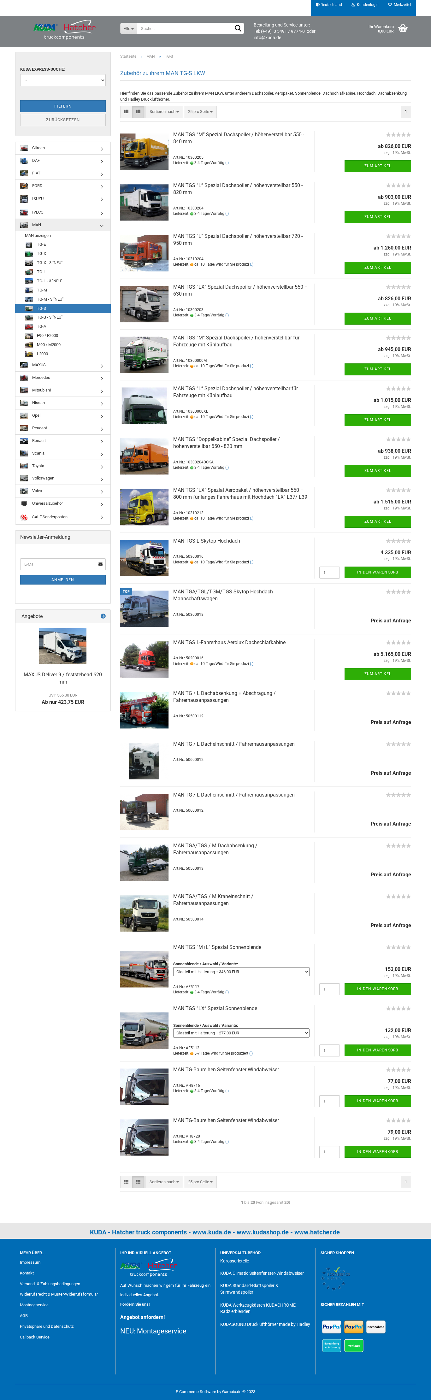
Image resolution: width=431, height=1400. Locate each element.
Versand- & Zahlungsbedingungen (50, 1283)
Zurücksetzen (63, 119)
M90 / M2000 (48, 344)
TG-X (41, 253)
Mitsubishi (41, 390)
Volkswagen (42, 478)
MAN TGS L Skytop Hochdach (206, 541)
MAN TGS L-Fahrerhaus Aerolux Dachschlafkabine (229, 642)
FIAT (35, 173)
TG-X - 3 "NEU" (49, 262)
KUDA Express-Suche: (42, 69)
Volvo (36, 490)
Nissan (38, 402)
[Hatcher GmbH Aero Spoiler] (65, 30)
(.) (227, 163)
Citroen (38, 147)
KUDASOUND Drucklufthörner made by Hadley (265, 1324)
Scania (37, 453)
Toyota (37, 465)
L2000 (42, 353)
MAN (36, 224)
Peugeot (39, 428)
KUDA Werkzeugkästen (242, 1305)
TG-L (41, 271)
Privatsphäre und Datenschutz (47, 1326)
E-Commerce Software (196, 1391)
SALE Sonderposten (49, 517)
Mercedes (40, 377)
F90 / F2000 (47, 335)
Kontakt (27, 1273)
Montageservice (34, 1305)
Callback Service (35, 1337)
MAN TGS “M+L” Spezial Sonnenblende (217, 947)
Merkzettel (401, 5)
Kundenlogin (367, 5)
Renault (38, 440)
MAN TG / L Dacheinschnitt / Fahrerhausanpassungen (234, 744)
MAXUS (38, 364)
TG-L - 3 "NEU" (49, 281)
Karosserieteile (234, 1260)
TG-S (41, 308)
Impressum (30, 1262)
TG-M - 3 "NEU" (49, 299)
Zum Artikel (377, 166)
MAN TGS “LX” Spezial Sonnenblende (215, 1008)
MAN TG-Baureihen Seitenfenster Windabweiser (226, 1070)
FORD (37, 185)
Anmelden (62, 580)
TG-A (41, 326)
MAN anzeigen (38, 235)
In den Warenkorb (377, 572)
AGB (24, 1315)
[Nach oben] (413, 1390)
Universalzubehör (47, 503)
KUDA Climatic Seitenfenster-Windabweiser (262, 1273)
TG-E (41, 244)
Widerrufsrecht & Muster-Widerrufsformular (59, 1294)
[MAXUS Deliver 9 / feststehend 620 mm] (62, 646)
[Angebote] (103, 616)
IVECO (37, 212)
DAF (35, 160)
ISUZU (37, 199)
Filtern (63, 106)
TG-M (41, 290)
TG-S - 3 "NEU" (49, 317)
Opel (35, 415)
